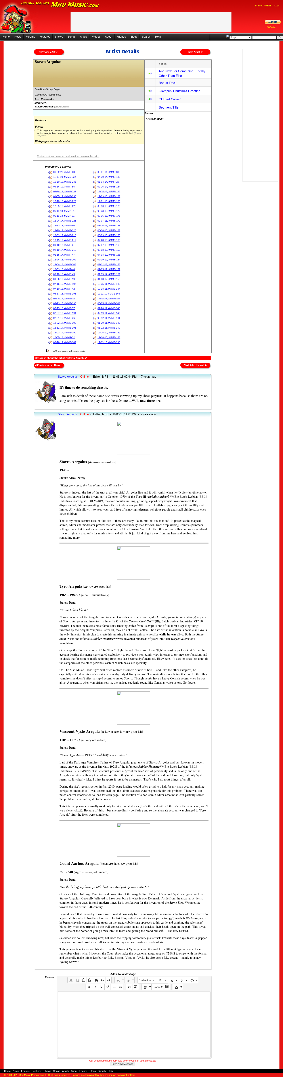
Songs (71, 36)
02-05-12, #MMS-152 (109, 269)
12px (161, 980)
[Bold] (89, 987)
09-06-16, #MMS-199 (64, 279)
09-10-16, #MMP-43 (64, 274)
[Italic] (95, 987)
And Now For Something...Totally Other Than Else (182, 73)
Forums (30, 36)
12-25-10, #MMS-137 (109, 332)
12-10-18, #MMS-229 (64, 201)
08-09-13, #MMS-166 (109, 235)
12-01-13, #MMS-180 (109, 201)
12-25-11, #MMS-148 (109, 284)
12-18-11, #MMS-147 (109, 288)
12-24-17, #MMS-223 (64, 220)
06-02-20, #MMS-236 (64, 172)
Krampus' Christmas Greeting (179, 90)
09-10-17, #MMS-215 (64, 245)
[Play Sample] (150, 74)
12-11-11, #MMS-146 (109, 293)
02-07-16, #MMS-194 (64, 313)
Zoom (157, 987)
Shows (59, 36)
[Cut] (71, 980)
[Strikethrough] (120, 987)
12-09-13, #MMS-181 (109, 196)
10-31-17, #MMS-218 (64, 235)
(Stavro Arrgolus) (61, 107)
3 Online (271, 27)
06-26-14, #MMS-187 (64, 342)
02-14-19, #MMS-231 (64, 191)
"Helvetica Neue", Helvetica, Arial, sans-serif (147, 980)
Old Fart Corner (170, 99)
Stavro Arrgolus (68, 376)
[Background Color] (183, 980)
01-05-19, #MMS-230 (64, 196)
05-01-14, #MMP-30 (108, 172)
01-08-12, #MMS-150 (109, 279)
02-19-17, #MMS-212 (64, 250)
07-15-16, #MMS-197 (64, 284)
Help (158, 36)
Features (45, 36)
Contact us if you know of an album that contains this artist (68, 156)
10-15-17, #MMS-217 (64, 240)
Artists (83, 36)
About (108, 36)
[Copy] (77, 980)
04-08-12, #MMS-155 (109, 254)
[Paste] (83, 980)
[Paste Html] (89, 980)
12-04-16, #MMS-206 (64, 264)
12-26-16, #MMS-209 (64, 259)
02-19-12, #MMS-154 (109, 259)
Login (277, 5)
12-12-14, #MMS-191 (64, 327)
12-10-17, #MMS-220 (64, 230)
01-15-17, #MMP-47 (64, 254)
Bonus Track (167, 82)
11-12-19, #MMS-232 (64, 177)
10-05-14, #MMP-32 (64, 337)
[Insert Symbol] (193, 980)
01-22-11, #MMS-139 (109, 327)
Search (146, 36)
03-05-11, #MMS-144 (109, 303)
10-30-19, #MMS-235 (64, 181)
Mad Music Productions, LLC (34, 1075)
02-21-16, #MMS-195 (64, 303)
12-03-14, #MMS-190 (64, 332)
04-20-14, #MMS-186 (109, 177)
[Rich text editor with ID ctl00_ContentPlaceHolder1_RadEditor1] (134, 1024)
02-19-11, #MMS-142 (109, 313)
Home (6, 36)
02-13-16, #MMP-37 (64, 308)
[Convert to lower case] (102, 980)
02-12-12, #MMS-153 (109, 264)
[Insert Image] (135, 987)
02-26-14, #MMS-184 (109, 186)
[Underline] (101, 987)
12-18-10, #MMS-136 (109, 337)
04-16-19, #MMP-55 (64, 186)
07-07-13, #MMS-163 (109, 245)
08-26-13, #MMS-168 (109, 225)
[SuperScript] (108, 987)
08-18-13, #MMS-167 (109, 230)
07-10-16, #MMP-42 (64, 288)
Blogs (133, 36)
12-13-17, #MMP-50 (64, 225)
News (17, 36)
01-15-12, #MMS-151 (109, 274)
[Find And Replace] (96, 980)
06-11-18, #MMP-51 (64, 211)
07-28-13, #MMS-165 (109, 240)
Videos (96, 36)
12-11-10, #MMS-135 (109, 342)
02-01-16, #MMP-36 (64, 318)
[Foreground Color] (173, 980)
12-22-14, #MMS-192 (64, 322)
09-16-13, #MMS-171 (109, 215)
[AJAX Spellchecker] (147, 987)
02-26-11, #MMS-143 (109, 308)
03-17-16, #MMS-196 (64, 293)
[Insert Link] (129, 987)
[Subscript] (114, 987)
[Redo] (129, 980)
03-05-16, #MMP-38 (64, 298)
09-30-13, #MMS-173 (109, 206)
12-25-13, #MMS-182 (109, 191)
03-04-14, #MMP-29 (108, 181)
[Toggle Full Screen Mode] (167, 987)
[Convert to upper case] (108, 980)
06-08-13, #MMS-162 (109, 250)
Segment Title (168, 107)
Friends (121, 36)
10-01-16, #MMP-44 (64, 269)
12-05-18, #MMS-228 (64, 206)
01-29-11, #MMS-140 (109, 322)
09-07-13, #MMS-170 (109, 220)
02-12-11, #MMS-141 (109, 318)
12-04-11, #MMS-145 (109, 298)
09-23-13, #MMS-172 (109, 211)
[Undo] (119, 980)
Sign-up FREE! (263, 5)
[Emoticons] (178, 987)
